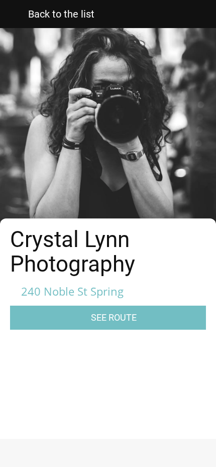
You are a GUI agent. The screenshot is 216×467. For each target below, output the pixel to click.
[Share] (58, 455)
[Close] (14, 14)
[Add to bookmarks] (158, 455)
